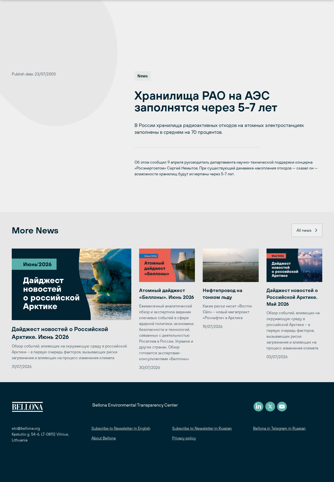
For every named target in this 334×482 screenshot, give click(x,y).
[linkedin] (258, 406)
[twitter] (270, 406)
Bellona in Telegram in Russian (279, 428)
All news (304, 230)
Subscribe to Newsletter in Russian (202, 428)
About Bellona (103, 438)
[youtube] (282, 406)
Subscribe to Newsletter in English (120, 428)
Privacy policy (184, 438)
